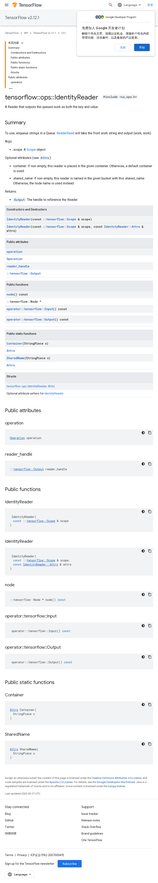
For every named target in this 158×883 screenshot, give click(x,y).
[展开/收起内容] (22, 42)
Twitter (9, 827)
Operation (14, 259)
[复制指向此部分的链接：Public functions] (45, 489)
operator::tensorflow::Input (30, 309)
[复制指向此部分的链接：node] (19, 585)
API (26, 32)
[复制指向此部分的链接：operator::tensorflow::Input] (61, 616)
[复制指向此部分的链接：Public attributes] (45, 410)
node (10, 294)
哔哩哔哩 (10, 833)
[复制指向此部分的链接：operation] (27, 423)
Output (19, 200)
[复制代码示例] (149, 432)
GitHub (9, 820)
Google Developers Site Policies (116, 782)
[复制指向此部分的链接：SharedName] (34, 734)
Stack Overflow (91, 827)
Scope (31, 150)
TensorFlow (12, 32)
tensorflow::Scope (61, 219)
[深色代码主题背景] (143, 432)
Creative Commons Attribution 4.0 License (116, 778)
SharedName (15, 358)
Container (14, 343)
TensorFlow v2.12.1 (22, 17)
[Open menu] (6, 5)
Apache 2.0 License (61, 782)
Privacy (22, 855)
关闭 (123, 47)
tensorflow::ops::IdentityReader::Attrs (31, 386)
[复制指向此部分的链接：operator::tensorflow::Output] (65, 647)
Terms (9, 855)
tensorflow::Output (25, 273)
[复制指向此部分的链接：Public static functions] (59, 682)
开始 (142, 47)
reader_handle (18, 266)
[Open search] (110, 4)
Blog (8, 813)
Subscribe (70, 864)
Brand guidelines (92, 833)
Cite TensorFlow (91, 840)
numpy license (116, 786)
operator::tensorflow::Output (31, 319)
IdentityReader (19, 219)
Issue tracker (89, 813)
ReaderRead (65, 133)
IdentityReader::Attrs (122, 227)
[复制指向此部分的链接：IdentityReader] (37, 502)
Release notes (90, 820)
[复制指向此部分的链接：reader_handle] (36, 454)
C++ (63, 32)
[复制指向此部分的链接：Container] (28, 695)
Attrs (45, 158)
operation (14, 252)
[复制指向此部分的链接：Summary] (30, 123)
